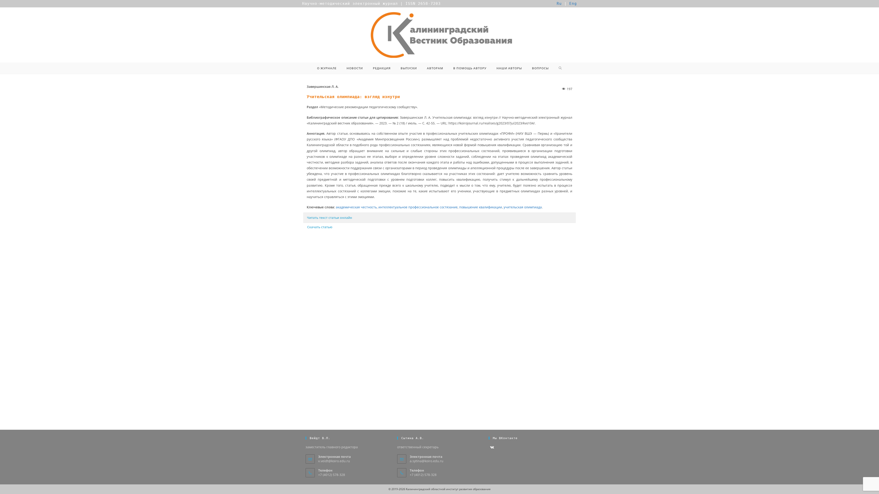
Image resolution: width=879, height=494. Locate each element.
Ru (559, 3)
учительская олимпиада (523, 207)
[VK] (492, 447)
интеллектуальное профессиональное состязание (418, 207)
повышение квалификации (480, 207)
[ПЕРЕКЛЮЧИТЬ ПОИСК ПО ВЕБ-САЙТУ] (560, 68)
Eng (573, 3)
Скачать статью (319, 227)
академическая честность (356, 207)
